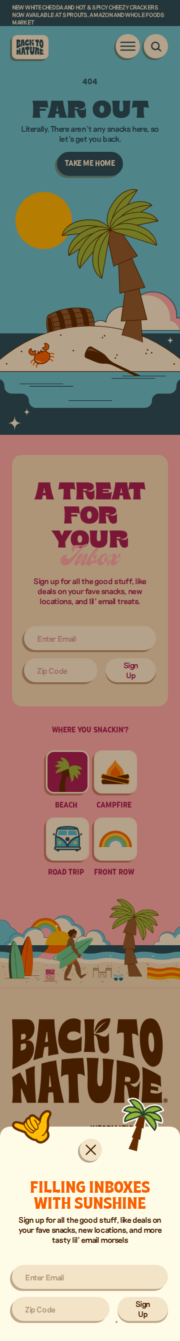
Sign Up (143, 1308)
